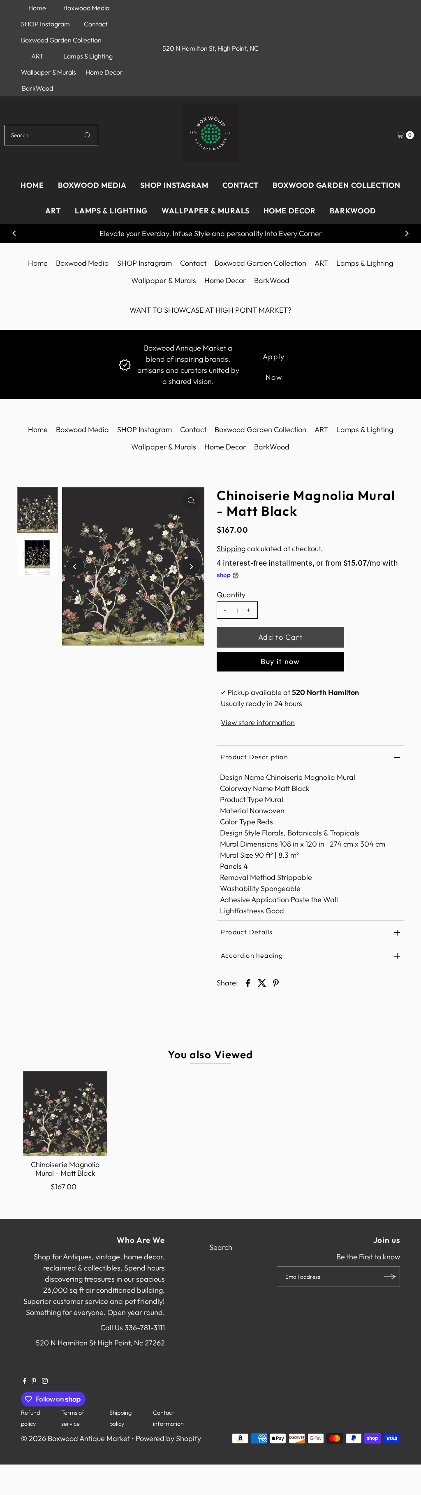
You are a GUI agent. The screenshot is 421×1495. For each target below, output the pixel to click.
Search (220, 1247)
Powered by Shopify (168, 1438)
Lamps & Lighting (88, 56)
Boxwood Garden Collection (61, 40)
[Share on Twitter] (262, 982)
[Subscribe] (389, 1276)
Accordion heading (252, 955)
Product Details (247, 932)
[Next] (406, 233)
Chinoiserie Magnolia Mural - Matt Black (65, 1169)
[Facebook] (24, 1381)
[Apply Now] (125, 364)
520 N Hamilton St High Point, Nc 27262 (100, 1343)
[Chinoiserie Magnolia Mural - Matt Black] (65, 1113)
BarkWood (37, 88)
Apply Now (274, 359)
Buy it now (280, 661)
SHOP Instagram (45, 24)
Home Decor (104, 72)
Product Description (254, 757)
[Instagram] (45, 1381)
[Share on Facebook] (248, 982)
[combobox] (51, 135)
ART (37, 56)
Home (37, 8)
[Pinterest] (34, 1381)
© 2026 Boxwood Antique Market (75, 1438)
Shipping (231, 548)
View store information (258, 722)
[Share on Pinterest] (276, 982)
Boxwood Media (86, 8)
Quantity (231, 594)
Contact (96, 24)
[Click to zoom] (191, 500)
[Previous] (14, 233)
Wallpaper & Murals (48, 72)
